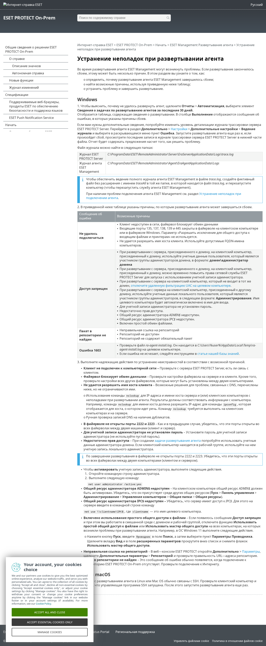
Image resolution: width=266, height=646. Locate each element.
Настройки (179, 129)
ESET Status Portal (95, 632)
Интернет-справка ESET (95, 45)
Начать (161, 45)
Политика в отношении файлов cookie (237, 641)
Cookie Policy (43, 603)
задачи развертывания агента (178, 440)
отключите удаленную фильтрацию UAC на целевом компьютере (181, 285)
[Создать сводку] (260, 57)
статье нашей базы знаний (218, 353)
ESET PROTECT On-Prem (29, 17)
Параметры (251, 551)
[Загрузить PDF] (255, 57)
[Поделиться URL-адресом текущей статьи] (249, 57)
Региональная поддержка (135, 632)
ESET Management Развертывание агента (201, 45)
